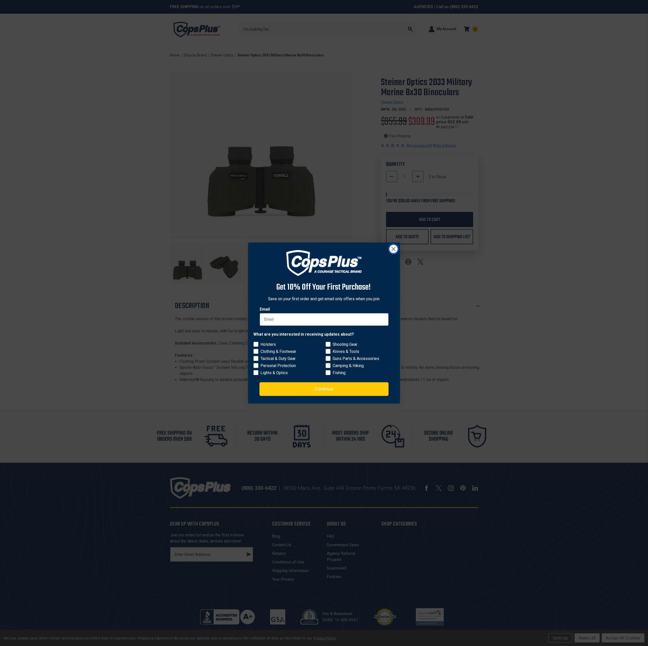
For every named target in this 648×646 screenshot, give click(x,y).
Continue (324, 389)
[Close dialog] (393, 249)
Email (265, 309)
